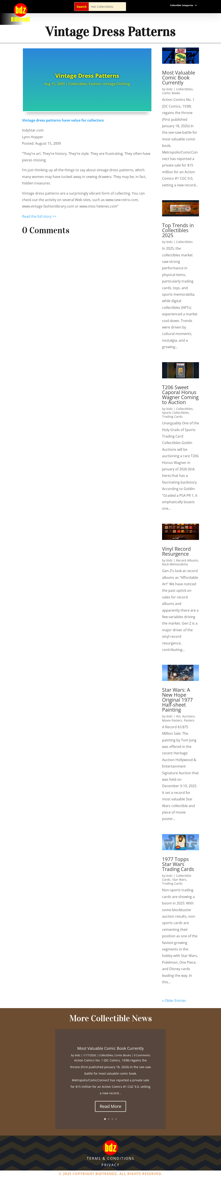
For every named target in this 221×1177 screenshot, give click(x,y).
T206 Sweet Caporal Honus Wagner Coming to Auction (180, 395)
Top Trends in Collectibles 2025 (178, 230)
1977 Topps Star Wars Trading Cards (178, 864)
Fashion (95, 83)
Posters (189, 720)
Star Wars (179, 879)
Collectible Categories (181, 5)
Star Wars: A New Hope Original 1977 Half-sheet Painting (177, 699)
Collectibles (77, 83)
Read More (110, 1106)
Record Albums (187, 560)
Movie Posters (172, 720)
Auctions (188, 716)
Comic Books (171, 93)
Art (178, 716)
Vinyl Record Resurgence (176, 551)
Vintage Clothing (116, 83)
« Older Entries (174, 1000)
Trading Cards (172, 416)
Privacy (110, 1165)
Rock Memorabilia (175, 564)
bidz (169, 89)
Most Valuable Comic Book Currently (178, 77)
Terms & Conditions (110, 1158)
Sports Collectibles (175, 413)
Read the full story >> (39, 216)
